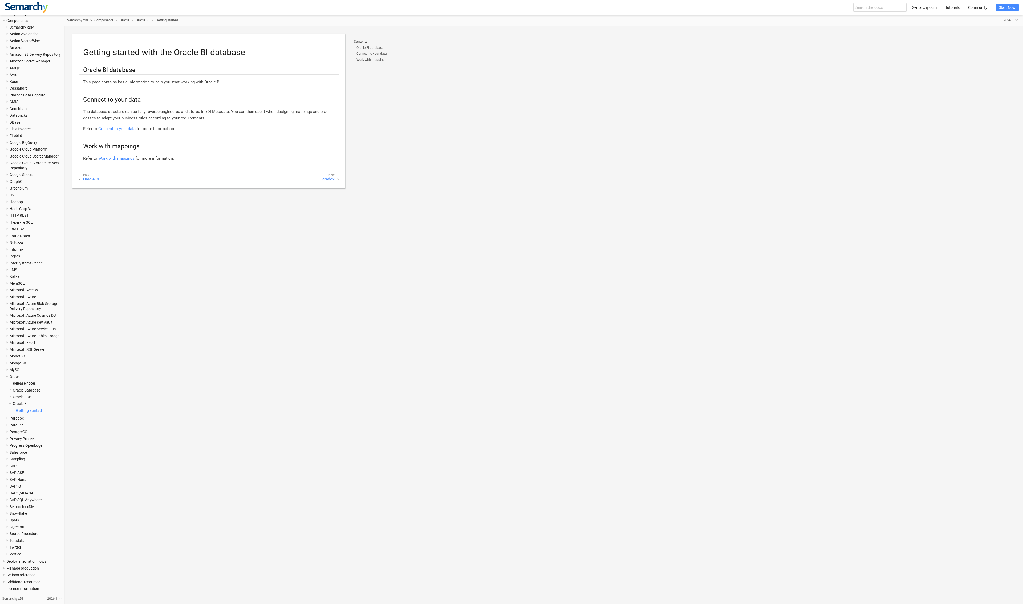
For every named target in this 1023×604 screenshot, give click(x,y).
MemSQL (17, 283)
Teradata (17, 540)
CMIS (14, 102)
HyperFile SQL (21, 222)
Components (17, 20)
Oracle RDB (22, 397)
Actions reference (20, 575)
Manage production (22, 568)
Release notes (24, 383)
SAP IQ (15, 486)
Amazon (16, 47)
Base (14, 81)
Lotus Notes (20, 236)
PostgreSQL (20, 432)
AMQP (15, 68)
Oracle (15, 377)
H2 (12, 195)
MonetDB (17, 356)
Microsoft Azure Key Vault (31, 322)
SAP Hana (18, 479)
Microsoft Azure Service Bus (33, 329)
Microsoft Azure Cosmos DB (33, 315)
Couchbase (19, 109)
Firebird (16, 136)
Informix (16, 249)
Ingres (15, 256)
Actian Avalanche (24, 34)
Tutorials (952, 7)
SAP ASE (17, 472)
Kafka (14, 276)
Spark (14, 520)
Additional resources (23, 582)
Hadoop (16, 202)
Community (977, 7)
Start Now (1007, 7)
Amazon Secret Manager (30, 61)
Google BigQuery (23, 142)
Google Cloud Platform (28, 149)
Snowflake (18, 513)
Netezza (16, 242)
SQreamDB (19, 527)
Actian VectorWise (25, 41)
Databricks (18, 115)
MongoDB (18, 363)
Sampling (17, 459)
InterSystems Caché (26, 263)
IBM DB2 (17, 229)
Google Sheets (21, 174)
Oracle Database (26, 390)
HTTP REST (19, 215)
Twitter (15, 547)
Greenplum (19, 188)
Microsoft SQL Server (27, 349)
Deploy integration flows (26, 561)
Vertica (15, 554)
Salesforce (18, 452)
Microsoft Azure (23, 297)
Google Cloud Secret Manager (34, 156)
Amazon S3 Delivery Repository (35, 54)
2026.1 (1009, 20)
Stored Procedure (24, 533)
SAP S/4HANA (21, 493)
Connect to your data (371, 53)
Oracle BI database (369, 48)
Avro (13, 75)
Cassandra (19, 88)
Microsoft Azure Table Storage (34, 336)
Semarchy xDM (22, 27)
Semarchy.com (924, 7)
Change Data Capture (27, 95)
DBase (15, 122)
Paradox (17, 418)
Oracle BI (20, 403)
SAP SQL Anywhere (26, 500)
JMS (13, 270)
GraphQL (17, 181)
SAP (13, 466)
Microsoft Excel (22, 342)
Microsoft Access (24, 290)
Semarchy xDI (77, 20)
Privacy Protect (22, 439)
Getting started (29, 410)
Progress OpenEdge (26, 445)
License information (22, 588)
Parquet (16, 425)
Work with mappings (371, 60)
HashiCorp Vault (23, 209)
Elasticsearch (21, 129)
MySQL (16, 370)
